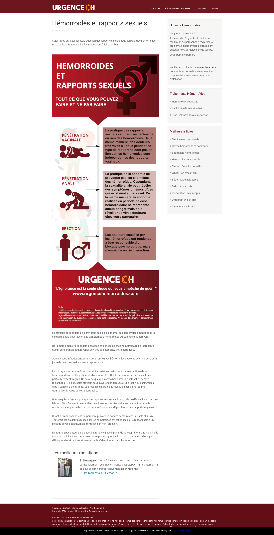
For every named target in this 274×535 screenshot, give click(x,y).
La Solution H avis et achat (187, 108)
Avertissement (207, 67)
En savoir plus (183, 530)
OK (174, 530)
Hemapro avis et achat (185, 101)
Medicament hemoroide (185, 139)
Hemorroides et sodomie (186, 159)
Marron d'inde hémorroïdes (187, 166)
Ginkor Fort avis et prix (184, 172)
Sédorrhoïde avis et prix (185, 179)
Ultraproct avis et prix (184, 199)
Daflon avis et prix (182, 186)
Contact (215, 8)
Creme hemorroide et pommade (190, 146)
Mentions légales (80, 508)
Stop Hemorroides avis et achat (190, 114)
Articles (155, 8)
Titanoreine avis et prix (185, 206)
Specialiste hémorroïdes (185, 152)
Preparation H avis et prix (186, 193)
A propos (201, 8)
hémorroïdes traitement (178, 8)
